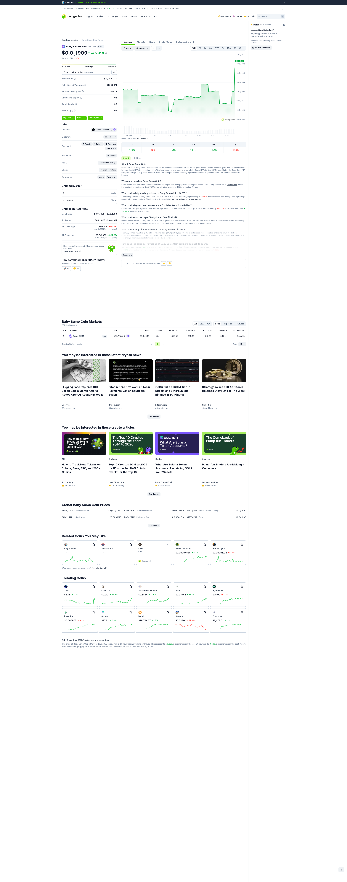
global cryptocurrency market (218, 247)
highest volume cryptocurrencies (186, 199)
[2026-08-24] (235, 48)
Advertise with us (70, 251)
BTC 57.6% (148, 8)
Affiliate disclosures (70, 325)
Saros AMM (232, 184)
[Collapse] (283, 24)
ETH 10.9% (158, 8)
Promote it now (98, 568)
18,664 (70, 8)
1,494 (86, 8)
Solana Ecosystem (177, 250)
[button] (108, 137)
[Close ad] (167, 544)
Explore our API (141, 138)
